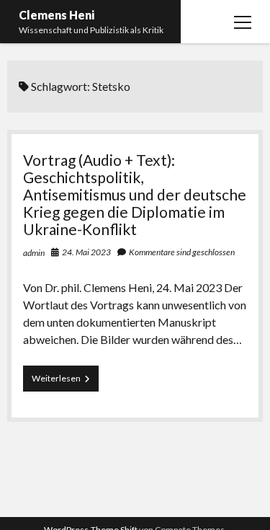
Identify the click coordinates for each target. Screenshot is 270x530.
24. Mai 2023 (86, 252)
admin (34, 252)
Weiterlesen (65, 382)
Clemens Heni (56, 15)
